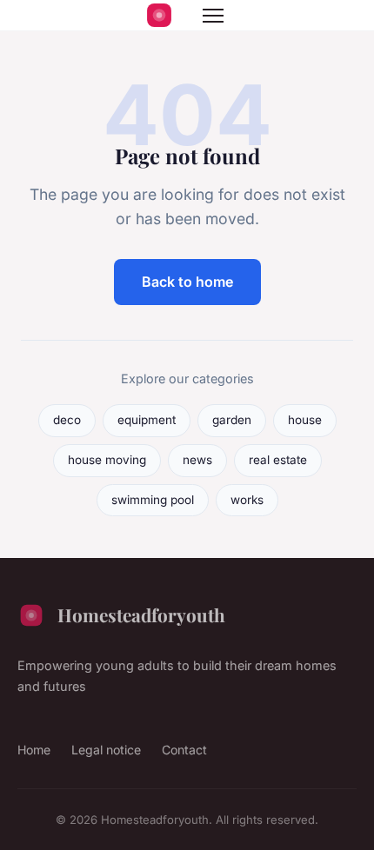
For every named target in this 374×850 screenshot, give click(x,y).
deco (67, 420)
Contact (184, 749)
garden (231, 420)
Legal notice (106, 749)
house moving (107, 460)
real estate (278, 460)
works (247, 500)
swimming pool (152, 500)
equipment (146, 420)
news (197, 460)
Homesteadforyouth (141, 614)
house (305, 420)
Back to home (187, 281)
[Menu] (213, 16)
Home (33, 749)
